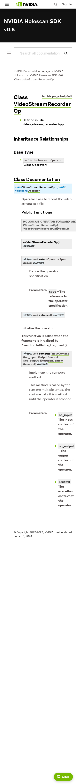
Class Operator (35, 165)
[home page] (27, 4)
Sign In (67, 4)
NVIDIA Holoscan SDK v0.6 (46, 75)
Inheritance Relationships (41, 139)
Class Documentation (37, 179)
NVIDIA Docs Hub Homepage (32, 71)
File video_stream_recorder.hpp (43, 122)
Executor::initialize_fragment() (44, 345)
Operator (28, 199)
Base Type (24, 152)
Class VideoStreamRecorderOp (34, 79)
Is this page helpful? (57, 96)
